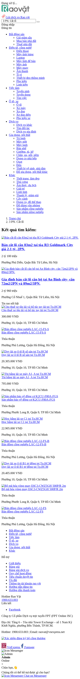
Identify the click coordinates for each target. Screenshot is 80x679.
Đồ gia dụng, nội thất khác (32, 171)
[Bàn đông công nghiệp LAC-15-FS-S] (25, 329)
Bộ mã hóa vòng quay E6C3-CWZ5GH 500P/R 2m (32, 489)
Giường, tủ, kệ (24, 151)
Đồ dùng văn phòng (28, 205)
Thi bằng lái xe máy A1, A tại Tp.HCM (24, 377)
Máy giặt (21, 141)
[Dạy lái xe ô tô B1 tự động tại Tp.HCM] (26, 463)
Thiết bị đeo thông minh (30, 77)
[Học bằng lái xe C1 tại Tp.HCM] (22, 418)
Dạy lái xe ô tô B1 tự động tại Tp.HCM (24, 466)
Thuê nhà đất (24, 44)
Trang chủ (15, 218)
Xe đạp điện (23, 114)
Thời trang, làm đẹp (27, 178)
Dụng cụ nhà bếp (26, 158)
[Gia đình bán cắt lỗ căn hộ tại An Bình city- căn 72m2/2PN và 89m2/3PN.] (40, 272)
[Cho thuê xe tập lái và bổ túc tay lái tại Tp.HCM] (31, 306)
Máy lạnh (22, 145)
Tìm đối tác (23, 128)
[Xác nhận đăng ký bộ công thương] (23, 638)
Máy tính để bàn (26, 61)
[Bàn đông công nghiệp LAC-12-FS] (23, 508)
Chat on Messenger (35, 675)
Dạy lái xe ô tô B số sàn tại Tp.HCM (23, 354)
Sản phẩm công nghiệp (29, 208)
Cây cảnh (22, 198)
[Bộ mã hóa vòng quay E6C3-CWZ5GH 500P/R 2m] (33, 485)
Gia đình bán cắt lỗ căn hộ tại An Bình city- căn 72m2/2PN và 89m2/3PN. (38, 281)
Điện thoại (22, 51)
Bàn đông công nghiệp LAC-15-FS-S (23, 332)
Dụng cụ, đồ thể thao (28, 202)
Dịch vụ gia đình (26, 131)
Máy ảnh (21, 64)
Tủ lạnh (20, 138)
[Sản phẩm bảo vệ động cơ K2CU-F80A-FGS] (29, 396)
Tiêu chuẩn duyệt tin (21, 576)
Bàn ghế (21, 148)
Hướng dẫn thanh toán (22, 590)
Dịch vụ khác (24, 124)
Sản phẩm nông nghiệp (30, 212)
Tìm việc (21, 98)
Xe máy (21, 108)
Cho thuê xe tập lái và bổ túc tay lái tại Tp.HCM (29, 310)
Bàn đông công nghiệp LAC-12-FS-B (23, 444)
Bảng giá (14, 566)
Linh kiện (22, 84)
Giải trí (20, 188)
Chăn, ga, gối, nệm (27, 155)
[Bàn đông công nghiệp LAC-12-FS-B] (25, 441)
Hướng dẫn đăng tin (21, 586)
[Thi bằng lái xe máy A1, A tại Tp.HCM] (26, 373)
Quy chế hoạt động (20, 573)
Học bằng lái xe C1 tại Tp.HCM (20, 422)
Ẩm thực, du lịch (26, 185)
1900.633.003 (9, 599)
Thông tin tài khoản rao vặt (25, 583)
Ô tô (19, 104)
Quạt (19, 161)
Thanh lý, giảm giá (27, 195)
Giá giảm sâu (24, 37)
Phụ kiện (21, 81)
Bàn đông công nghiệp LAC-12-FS (22, 511)
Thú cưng (22, 181)
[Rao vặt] (15, 12)
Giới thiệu (15, 563)
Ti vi (19, 74)
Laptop (20, 57)
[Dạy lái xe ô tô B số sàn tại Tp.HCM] (24, 351)
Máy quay (22, 67)
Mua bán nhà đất (26, 41)
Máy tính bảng (24, 54)
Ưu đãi (13, 580)
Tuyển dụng (23, 94)
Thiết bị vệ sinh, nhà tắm (30, 168)
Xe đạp (20, 111)
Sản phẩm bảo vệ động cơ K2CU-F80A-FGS (28, 399)
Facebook (14, 609)
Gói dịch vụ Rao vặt (18, 17)
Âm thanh (22, 71)
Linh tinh (21, 192)
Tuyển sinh (22, 91)
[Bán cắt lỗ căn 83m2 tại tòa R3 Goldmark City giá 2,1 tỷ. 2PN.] (40, 237)
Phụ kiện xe (23, 118)
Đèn (18, 165)
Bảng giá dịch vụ (19, 570)
